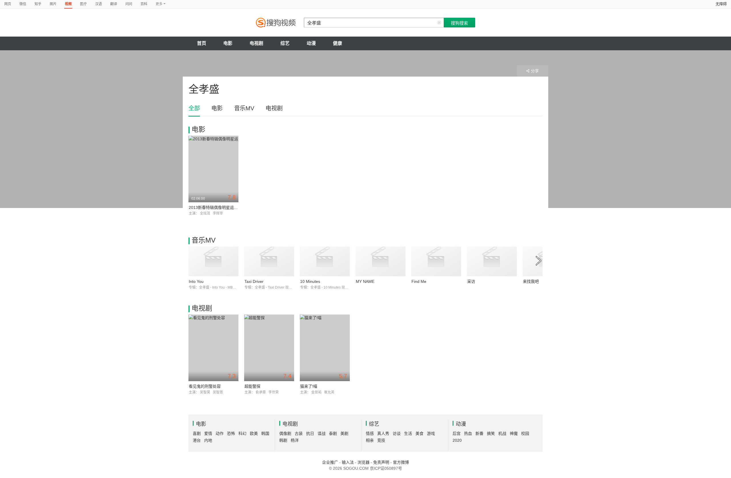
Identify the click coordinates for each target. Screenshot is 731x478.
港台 (197, 440)
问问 (128, 4)
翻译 (113, 4)
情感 (370, 433)
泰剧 (333, 433)
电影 (227, 43)
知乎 (38, 4)
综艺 (285, 43)
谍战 (322, 433)
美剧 (344, 433)
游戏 (431, 433)
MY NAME (365, 281)
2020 (457, 440)
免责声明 (381, 462)
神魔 (514, 433)
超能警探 (252, 386)
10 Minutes (310, 281)
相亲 (370, 440)
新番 (479, 433)
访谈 (397, 433)
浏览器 (363, 462)
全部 (194, 108)
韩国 (265, 433)
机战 (502, 433)
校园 (525, 433)
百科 (143, 4)
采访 (471, 281)
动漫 (311, 43)
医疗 (83, 4)
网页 (7, 4)
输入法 (348, 462)
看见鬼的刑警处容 (205, 386)
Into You (196, 281)
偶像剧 (285, 433)
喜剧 (197, 433)
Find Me (418, 281)
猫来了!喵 (308, 386)
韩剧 (283, 440)
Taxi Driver (254, 281)
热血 (468, 433)
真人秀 (383, 433)
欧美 (254, 433)
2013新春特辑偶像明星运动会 (215, 207)
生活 (408, 433)
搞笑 (491, 433)
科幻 (242, 433)
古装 (299, 433)
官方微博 (401, 462)
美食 (419, 433)
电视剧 (256, 43)
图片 (53, 4)
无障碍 (721, 4)
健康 (337, 43)
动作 (220, 433)
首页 (201, 43)
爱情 (208, 433)
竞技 (381, 440)
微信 (22, 4)
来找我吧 (531, 281)
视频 (68, 4)
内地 (208, 440)
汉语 (98, 4)
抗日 (310, 433)
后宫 (457, 433)
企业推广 (330, 462)
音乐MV (244, 108)
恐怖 (231, 433)
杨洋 (295, 440)
